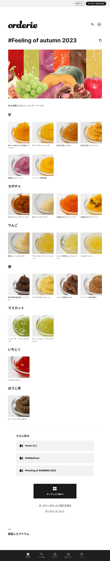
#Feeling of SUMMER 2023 (40, 470)
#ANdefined (32, 458)
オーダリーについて (55, 511)
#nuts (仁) (31, 445)
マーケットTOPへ (55, 494)
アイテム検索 (41, 557)
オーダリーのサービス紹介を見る (55, 505)
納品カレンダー (68, 557)
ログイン (79, 4)
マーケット (28, 557)
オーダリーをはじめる (96, 4)
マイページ (82, 557)
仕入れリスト (55, 557)
